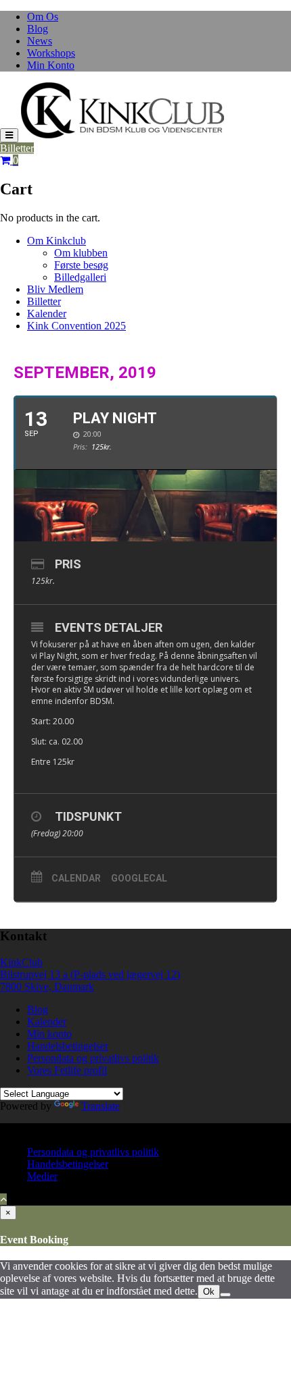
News (39, 41)
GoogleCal (139, 878)
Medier (42, 1176)
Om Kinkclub (56, 240)
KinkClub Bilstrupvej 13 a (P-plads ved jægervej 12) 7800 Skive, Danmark (90, 974)
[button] (122, 110)
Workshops (51, 53)
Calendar (76, 878)
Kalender (46, 313)
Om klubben (81, 253)
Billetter (17, 148)
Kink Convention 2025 (76, 325)
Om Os (42, 16)
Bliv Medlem (55, 289)
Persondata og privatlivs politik (93, 1058)
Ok (209, 1292)
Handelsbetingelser (67, 1046)
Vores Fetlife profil (67, 1070)
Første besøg (81, 265)
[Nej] (225, 1295)
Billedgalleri (80, 277)
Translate (100, 1106)
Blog (37, 28)
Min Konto (50, 65)
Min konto (49, 1034)
